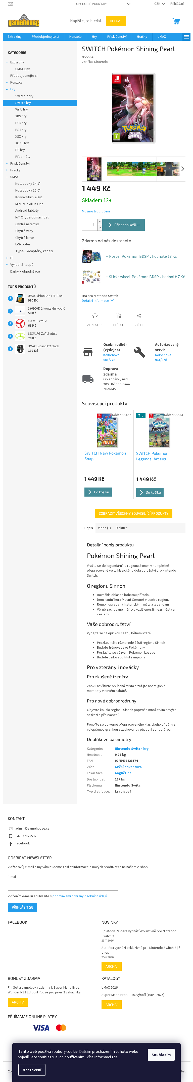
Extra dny (17, 62)
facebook (22, 843)
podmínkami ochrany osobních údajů (80, 896)
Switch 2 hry (24, 96)
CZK (157, 4)
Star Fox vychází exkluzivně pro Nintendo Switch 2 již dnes (141, 950)
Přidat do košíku (126, 224)
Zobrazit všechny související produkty (133, 513)
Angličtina (123, 773)
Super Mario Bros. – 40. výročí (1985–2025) (133, 995)
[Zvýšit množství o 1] (99, 222)
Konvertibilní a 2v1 (29, 197)
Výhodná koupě (21, 264)
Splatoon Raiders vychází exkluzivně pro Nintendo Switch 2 (139, 934)
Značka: (95, 61)
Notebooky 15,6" (27, 190)
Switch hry (23, 102)
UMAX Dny (22, 69)
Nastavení (32, 1070)
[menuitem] (15, 37)
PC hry (20, 150)
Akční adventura (128, 767)
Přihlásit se (22, 907)
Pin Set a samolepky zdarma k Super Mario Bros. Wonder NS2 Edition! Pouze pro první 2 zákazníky (44, 990)
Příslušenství (20, 163)
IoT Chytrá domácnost (32, 217)
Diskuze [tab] (122, 528)
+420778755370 (26, 836)
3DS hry (21, 116)
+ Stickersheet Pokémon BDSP (145, 277)
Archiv (112, 966)
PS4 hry (21, 129)
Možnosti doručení (96, 211)
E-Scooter (22, 244)
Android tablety (27, 210)
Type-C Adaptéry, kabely (34, 251)
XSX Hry (21, 136)
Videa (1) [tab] (104, 528)
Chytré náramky (27, 224)
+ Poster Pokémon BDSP (141, 256)
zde (115, 1057)
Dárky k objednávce (25, 271)
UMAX (14, 176)
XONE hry (22, 143)
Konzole (16, 82)
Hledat (116, 21)
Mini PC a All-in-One (29, 204)
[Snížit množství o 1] (99, 228)
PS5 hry (21, 123)
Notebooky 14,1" (27, 183)
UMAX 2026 (110, 987)
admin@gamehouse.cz (32, 828)
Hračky (15, 170)
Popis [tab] (88, 528)
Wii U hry (21, 109)
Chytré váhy (24, 231)
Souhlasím (161, 1055)
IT (11, 257)
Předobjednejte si (23, 75)
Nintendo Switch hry (132, 748)
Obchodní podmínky (91, 4)
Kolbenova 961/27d (111, 357)
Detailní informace (95, 300)
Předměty (22, 156)
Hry (12, 89)
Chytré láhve (24, 237)
